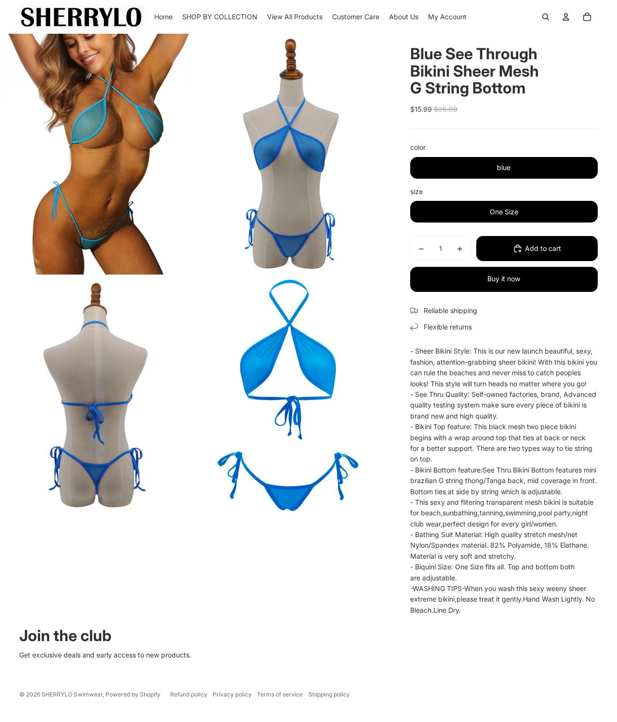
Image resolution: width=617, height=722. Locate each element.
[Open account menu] (566, 16)
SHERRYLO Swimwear (72, 694)
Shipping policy (329, 694)
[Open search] (545, 16)
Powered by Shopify (133, 694)
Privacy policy (232, 694)
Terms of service (280, 694)
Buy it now (503, 279)
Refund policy (188, 694)
